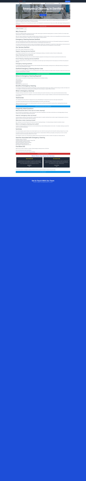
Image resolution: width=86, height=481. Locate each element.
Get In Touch (68, 1)
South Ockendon (26, 151)
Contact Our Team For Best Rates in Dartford (43, 106)
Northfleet (33, 151)
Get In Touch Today (43, 26)
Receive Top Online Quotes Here (43, 153)
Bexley (30, 151)
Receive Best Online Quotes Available (43, 73)
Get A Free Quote (43, 171)
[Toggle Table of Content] (25, 28)
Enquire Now (43, 174)
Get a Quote (43, 15)
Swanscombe (18, 151)
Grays (22, 151)
